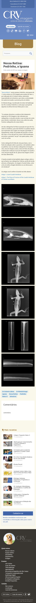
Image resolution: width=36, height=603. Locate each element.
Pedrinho (23, 394)
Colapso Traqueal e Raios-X (22, 435)
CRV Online (10, 26)
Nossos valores (9, 551)
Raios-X (4, 396)
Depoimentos (9, 556)
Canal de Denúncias (11, 590)
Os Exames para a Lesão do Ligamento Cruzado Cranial (22, 450)
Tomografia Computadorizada (14, 573)
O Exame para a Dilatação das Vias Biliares (22, 502)
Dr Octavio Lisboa (8, 391)
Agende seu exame (23, 26)
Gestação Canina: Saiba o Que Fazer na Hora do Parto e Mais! (22, 472)
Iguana (4, 394)
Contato (4, 583)
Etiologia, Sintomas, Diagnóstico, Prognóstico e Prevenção (22, 480)
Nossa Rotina (13, 394)
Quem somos (5, 548)
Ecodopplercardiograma (12, 579)
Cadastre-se (18, 513)
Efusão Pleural (18, 464)
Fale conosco (9, 586)
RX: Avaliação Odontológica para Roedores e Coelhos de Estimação (22, 488)
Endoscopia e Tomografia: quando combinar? (21, 495)
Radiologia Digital (10, 575)
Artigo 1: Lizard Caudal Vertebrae (11, 174)
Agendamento (9, 569)
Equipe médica (9, 552)
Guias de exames (10, 565)
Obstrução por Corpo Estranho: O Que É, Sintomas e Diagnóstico (23, 443)
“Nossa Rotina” (5, 92)
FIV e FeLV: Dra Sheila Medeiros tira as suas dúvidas (23, 457)
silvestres (13, 396)
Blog (18, 44)
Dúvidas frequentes (11, 581)
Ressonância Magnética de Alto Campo (16, 571)
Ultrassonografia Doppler (12, 577)
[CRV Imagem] (18, 16)
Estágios (7, 558)
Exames (4, 561)
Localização (8, 588)
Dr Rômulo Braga (21, 391)
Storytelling (8, 554)
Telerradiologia (9, 567)
